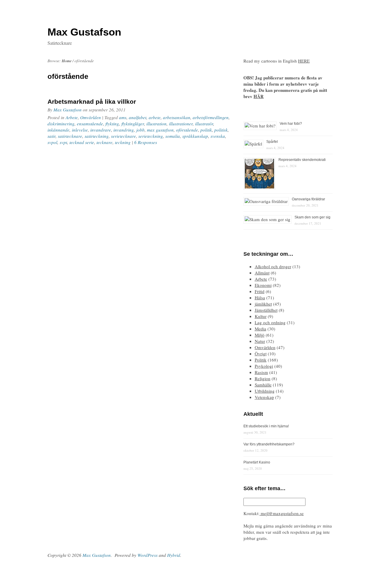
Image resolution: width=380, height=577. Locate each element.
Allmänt (262, 273)
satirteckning (97, 136)
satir (52, 136)
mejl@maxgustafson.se (281, 513)
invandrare (100, 130)
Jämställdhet (266, 310)
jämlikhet (263, 304)
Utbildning (265, 391)
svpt (63, 142)
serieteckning (150, 136)
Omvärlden (90, 117)
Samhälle (263, 385)
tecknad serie (81, 142)
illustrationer (181, 124)
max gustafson (160, 130)
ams (122, 117)
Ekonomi (263, 285)
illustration (156, 124)
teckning (123, 142)
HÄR (259, 96)
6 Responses (145, 142)
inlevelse (80, 130)
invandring (123, 130)
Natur (260, 341)
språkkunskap (195, 136)
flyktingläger (132, 124)
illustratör (204, 124)
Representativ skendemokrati (302, 160)
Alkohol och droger (273, 266)
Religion (262, 378)
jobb (140, 130)
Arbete (72, 117)
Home (67, 60)
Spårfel (272, 142)
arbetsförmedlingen (211, 117)
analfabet (137, 117)
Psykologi (264, 366)
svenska (217, 136)
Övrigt (261, 354)
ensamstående (90, 124)
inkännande (58, 130)
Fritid (260, 291)
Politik (261, 360)
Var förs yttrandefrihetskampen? (268, 444)
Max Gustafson (67, 110)
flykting (112, 124)
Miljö (260, 335)
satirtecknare (70, 136)
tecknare (104, 142)
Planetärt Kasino (256, 462)
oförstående (187, 130)
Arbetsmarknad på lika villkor (92, 101)
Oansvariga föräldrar (308, 199)
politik (206, 130)
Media (260, 329)
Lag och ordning (270, 322)
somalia (172, 136)
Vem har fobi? (291, 124)
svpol (52, 142)
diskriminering (61, 124)
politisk (221, 130)
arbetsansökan (176, 117)
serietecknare (123, 136)
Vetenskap (264, 397)
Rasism (261, 372)
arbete (155, 117)
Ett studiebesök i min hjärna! (266, 426)
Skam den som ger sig (312, 217)
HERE (304, 61)
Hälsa (260, 298)
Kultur (261, 316)
